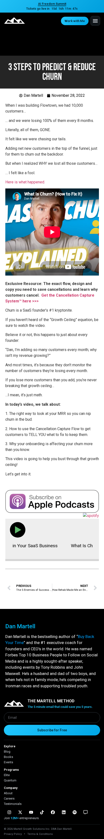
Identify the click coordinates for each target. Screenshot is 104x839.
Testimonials (13, 804)
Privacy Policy (13, 834)
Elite (7, 775)
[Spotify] (75, 812)
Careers (9, 798)
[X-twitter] (20, 812)
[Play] (18, 529)
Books (8, 757)
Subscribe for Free (52, 730)
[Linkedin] (64, 812)
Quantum (10, 780)
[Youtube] (31, 812)
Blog (7, 751)
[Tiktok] (42, 812)
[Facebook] (53, 812)
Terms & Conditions (40, 834)
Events (8, 762)
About (8, 793)
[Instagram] (9, 812)
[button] (95, 21)
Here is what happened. (25, 182)
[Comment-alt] (86, 812)
